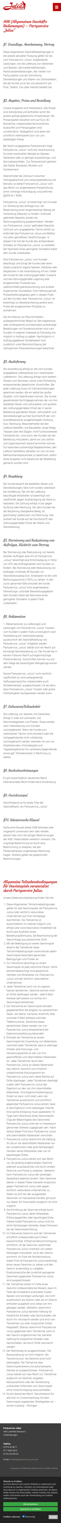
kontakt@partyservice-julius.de (24, 1459)
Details (53, 1517)
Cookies (54, 1468)
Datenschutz (37, 1468)
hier (51, 897)
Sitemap (26, 1468)
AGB (47, 1468)
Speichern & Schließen (30, 1509)
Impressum (15, 1468)
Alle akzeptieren (30, 1504)
